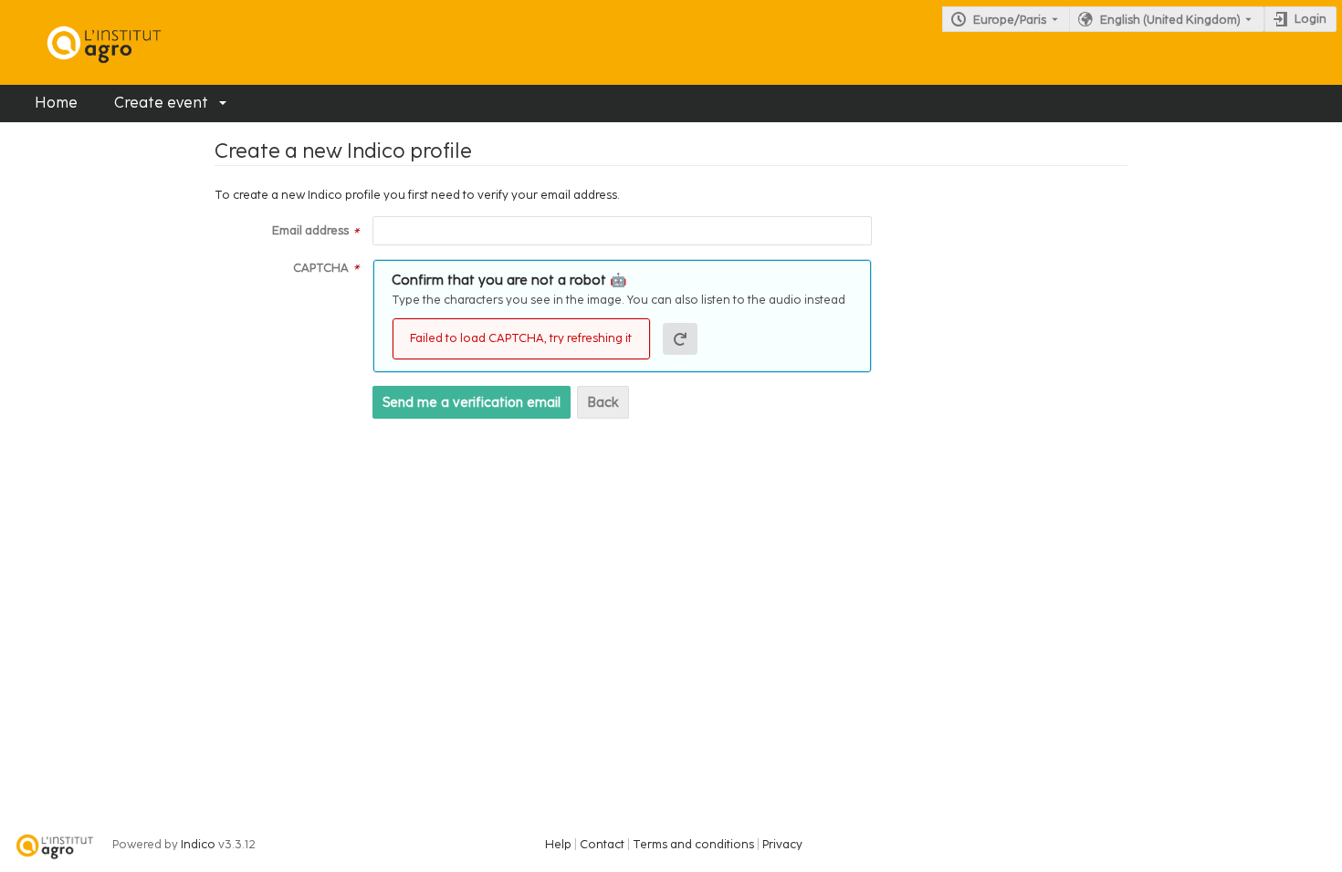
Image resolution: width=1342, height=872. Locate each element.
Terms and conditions (693, 844)
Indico (198, 844)
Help (558, 844)
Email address (310, 230)
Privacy (782, 844)
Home (56, 102)
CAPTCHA (321, 268)
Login (1310, 19)
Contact (602, 844)
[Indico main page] (86, 42)
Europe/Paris (1009, 19)
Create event (161, 102)
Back (603, 402)
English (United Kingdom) (1170, 19)
